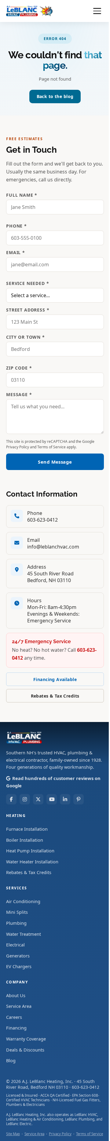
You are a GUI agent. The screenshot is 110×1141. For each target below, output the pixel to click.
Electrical (15, 945)
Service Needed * (27, 283)
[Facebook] (11, 799)
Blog (11, 1060)
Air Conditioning (23, 901)
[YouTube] (51, 799)
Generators (18, 956)
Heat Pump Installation (30, 851)
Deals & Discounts (25, 1050)
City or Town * (25, 337)
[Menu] (97, 11)
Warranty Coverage (26, 1039)
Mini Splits (17, 912)
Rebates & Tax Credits (55, 696)
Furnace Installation (27, 829)
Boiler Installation (24, 840)
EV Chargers (18, 966)
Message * (19, 394)
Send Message (55, 462)
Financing (16, 1028)
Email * (15, 252)
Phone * (16, 226)
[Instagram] (25, 799)
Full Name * (21, 195)
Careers (14, 1017)
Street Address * (27, 310)
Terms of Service (51, 447)
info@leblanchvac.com (53, 546)
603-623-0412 (42, 519)
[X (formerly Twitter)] (38, 799)
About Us (15, 995)
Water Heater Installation (32, 861)
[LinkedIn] (65, 799)
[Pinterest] (78, 799)
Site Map (13, 1134)
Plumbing (16, 923)
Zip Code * (19, 368)
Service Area (18, 1006)
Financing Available (55, 679)
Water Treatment (23, 934)
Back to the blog (55, 96)
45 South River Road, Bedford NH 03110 (50, 1084)
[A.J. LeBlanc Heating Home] (29, 11)
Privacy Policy (17, 447)
